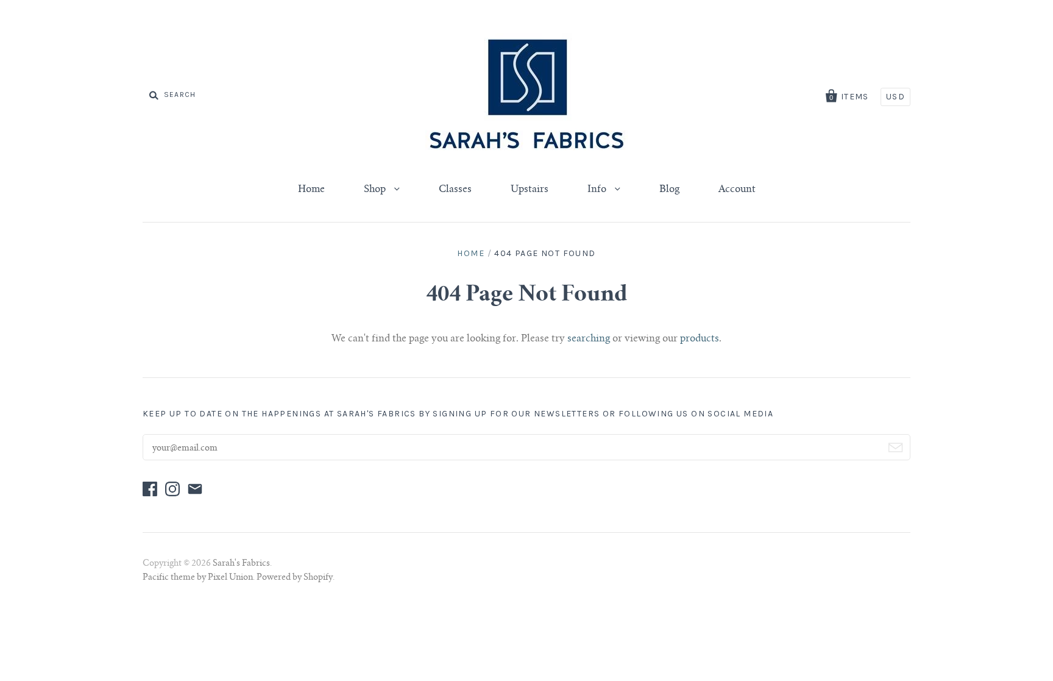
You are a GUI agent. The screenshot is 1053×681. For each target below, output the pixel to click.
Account (737, 189)
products (699, 339)
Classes (455, 189)
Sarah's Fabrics (241, 564)
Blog (669, 189)
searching (588, 339)
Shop (376, 189)
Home (311, 189)
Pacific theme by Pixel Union (198, 578)
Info (598, 189)
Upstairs (529, 189)
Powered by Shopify (295, 578)
